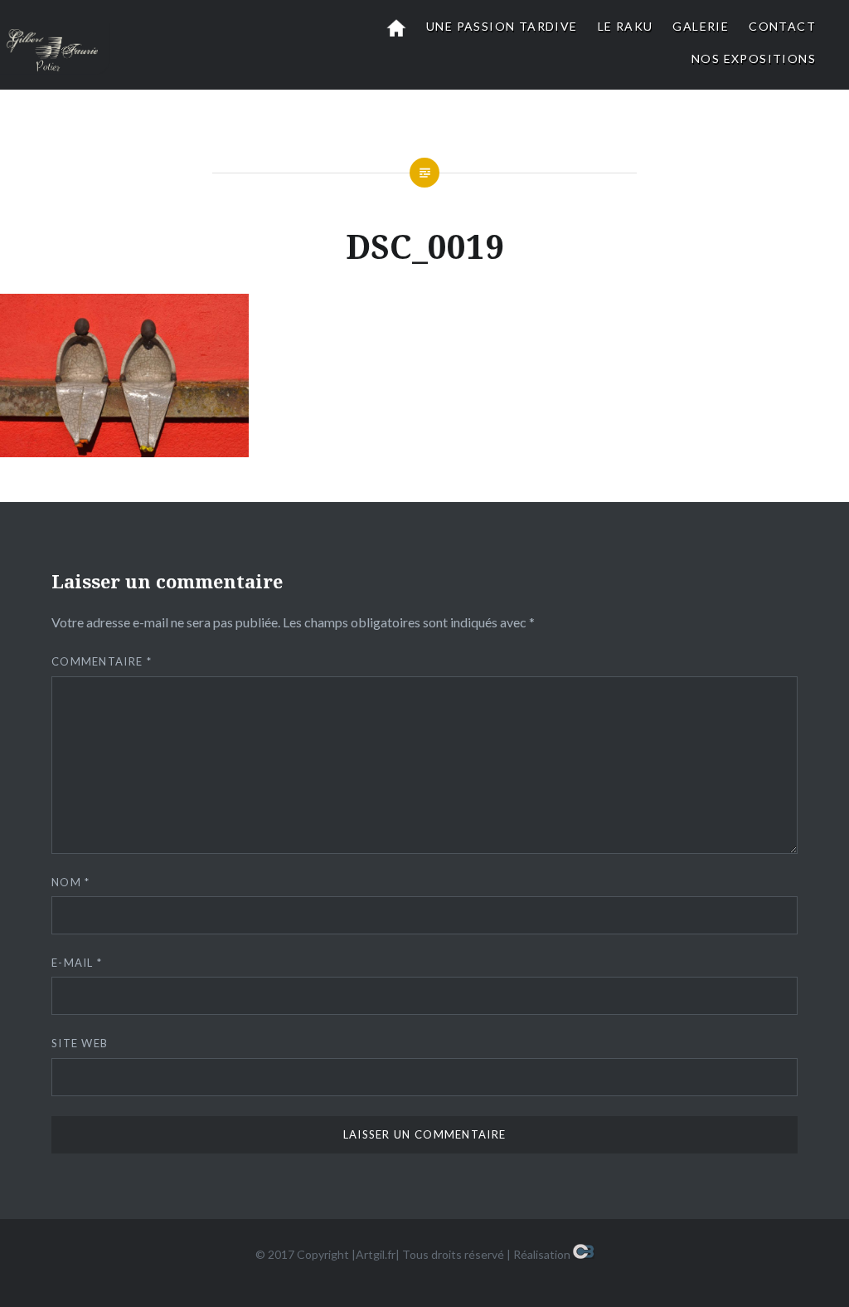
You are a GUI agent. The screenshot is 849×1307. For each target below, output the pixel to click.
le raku (625, 26)
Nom (70, 882)
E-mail (76, 962)
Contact (782, 26)
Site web (79, 1043)
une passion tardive (502, 26)
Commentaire (101, 661)
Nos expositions (753, 58)
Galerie (700, 26)
